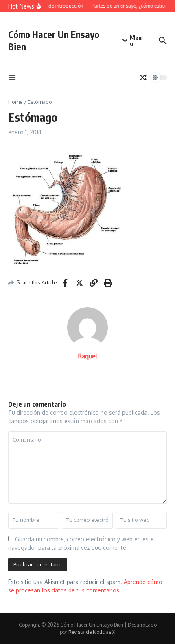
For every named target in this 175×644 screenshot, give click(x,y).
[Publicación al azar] (143, 77)
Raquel (87, 356)
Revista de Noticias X (91, 632)
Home (15, 102)
